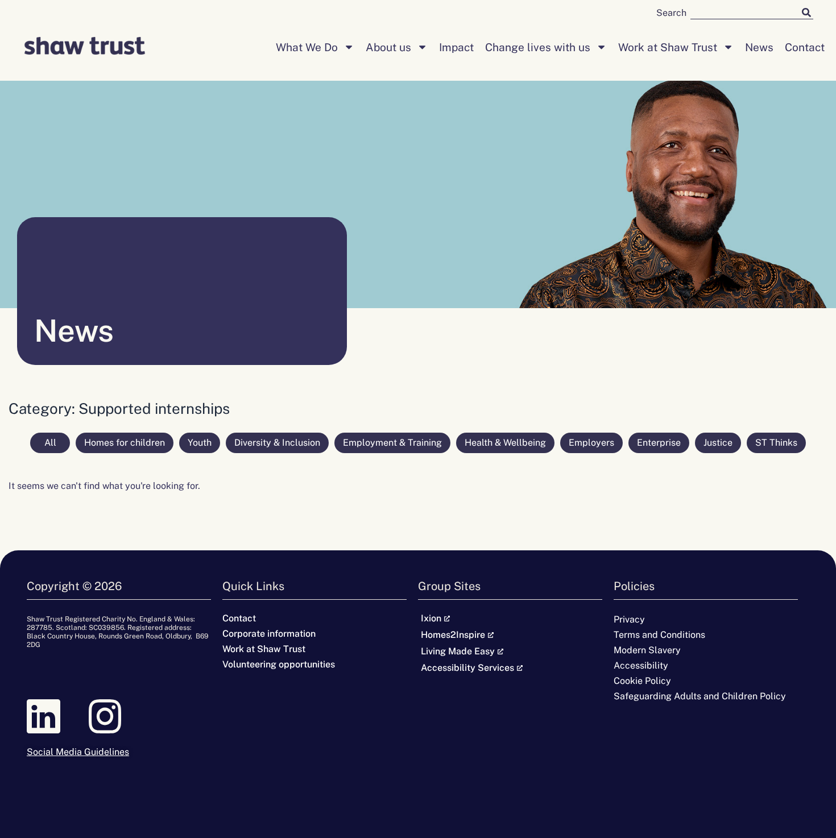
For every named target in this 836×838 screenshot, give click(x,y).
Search (671, 12)
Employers (591, 442)
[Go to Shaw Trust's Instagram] (119, 716)
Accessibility (641, 665)
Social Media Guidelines (78, 751)
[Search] (806, 12)
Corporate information (269, 633)
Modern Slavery (647, 650)
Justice (717, 442)
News (759, 47)
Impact (456, 47)
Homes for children (124, 442)
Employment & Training (392, 442)
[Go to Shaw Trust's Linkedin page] (57, 716)
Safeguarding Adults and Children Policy (700, 696)
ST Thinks (776, 442)
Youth (200, 442)
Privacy (629, 619)
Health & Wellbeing (505, 442)
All (50, 442)
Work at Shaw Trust (667, 47)
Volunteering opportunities (278, 664)
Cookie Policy (642, 680)
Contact (805, 47)
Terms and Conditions (659, 634)
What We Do (307, 47)
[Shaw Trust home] (85, 47)
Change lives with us (537, 47)
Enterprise (659, 442)
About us (388, 47)
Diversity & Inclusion (277, 442)
